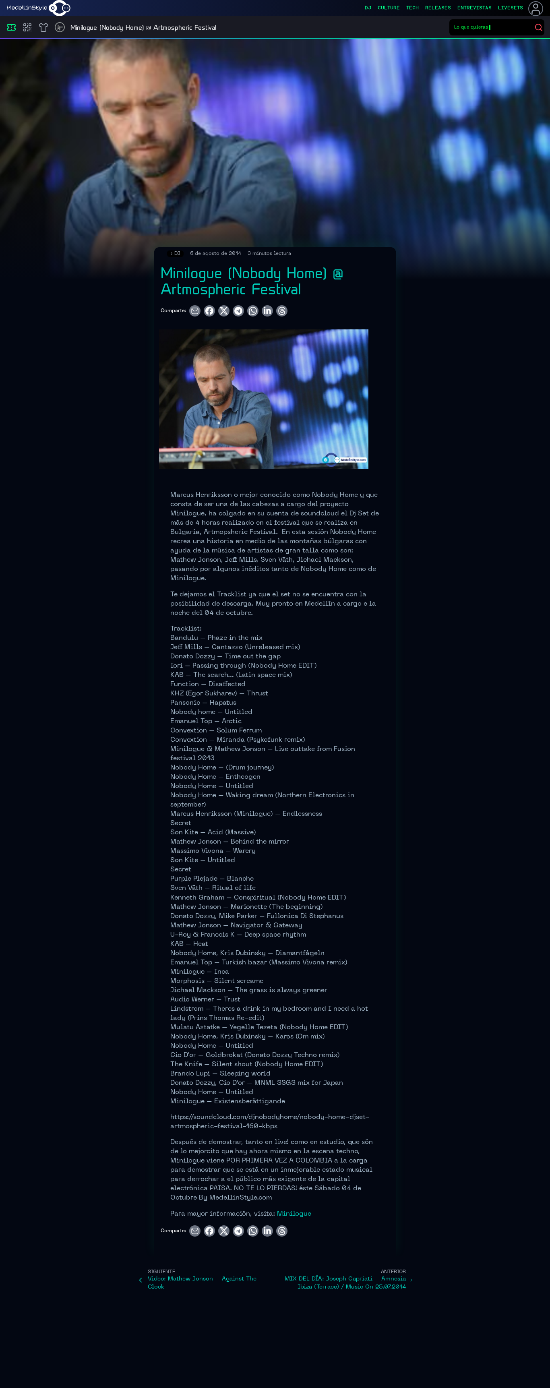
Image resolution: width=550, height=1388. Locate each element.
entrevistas (474, 8)
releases (438, 8)
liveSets (510, 8)
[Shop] (43, 27)
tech (412, 8)
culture (389, 8)
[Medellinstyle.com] (38, 8)
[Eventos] (11, 27)
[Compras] (27, 27)
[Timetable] (60, 27)
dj (368, 8)
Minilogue (294, 1214)
